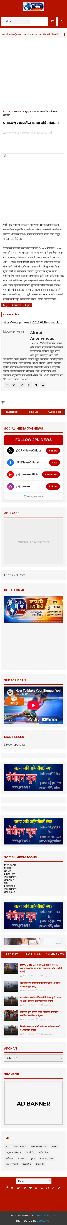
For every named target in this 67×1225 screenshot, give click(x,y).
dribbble (9, 880)
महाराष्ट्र (17, 111)
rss (6, 882)
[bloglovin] (30, 1188)
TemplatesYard (45, 1215)
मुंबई (58, 34)
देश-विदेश (30, 1152)
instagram (10, 877)
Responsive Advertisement (33, 541)
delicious (9, 892)
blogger (12, 412)
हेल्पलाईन (40, 1164)
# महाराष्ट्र (16, 305)
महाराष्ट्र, (44, 132)
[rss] (41, 1188)
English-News (16, 1146)
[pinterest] (25, 1188)
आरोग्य (54, 1146)
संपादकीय (26, 1164)
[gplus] (18, 1188)
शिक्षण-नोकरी (12, 1164)
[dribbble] (36, 1188)
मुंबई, (50, 132)
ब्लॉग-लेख (43, 1152)
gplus (7, 870)
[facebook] (7, 1188)
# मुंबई (27, 305)
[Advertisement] (33, 74)
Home (7, 111)
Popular (33, 954)
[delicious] (59, 1188)
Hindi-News (39, 1146)
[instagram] (53, 1188)
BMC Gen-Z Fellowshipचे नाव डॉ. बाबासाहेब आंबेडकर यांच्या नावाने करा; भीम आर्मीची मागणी (41, 968)
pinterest (9, 874)
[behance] (47, 1188)
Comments (55, 954)
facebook (54, 412)
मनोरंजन (10, 1158)
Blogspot (44, 1220)
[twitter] (12, 1188)
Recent (12, 954)
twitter (8, 867)
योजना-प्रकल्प (46, 1158)
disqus (33, 412)
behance (9, 885)
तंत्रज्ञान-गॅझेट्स (13, 1152)
